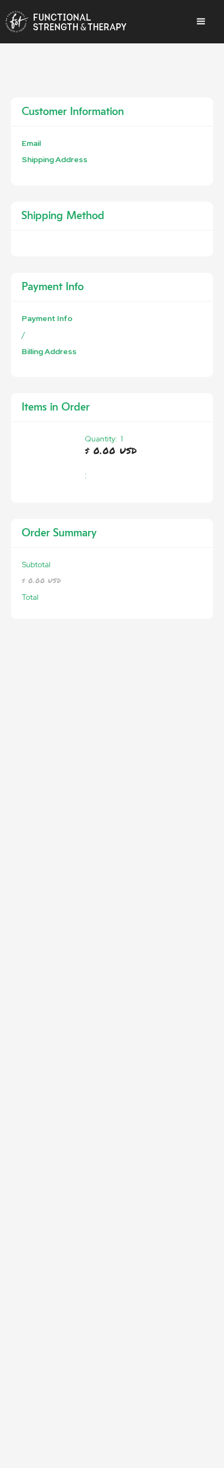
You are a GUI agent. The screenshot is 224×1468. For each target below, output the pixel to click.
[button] (201, 22)
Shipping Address (55, 159)
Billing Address (49, 351)
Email (31, 143)
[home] (66, 22)
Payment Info (47, 318)
